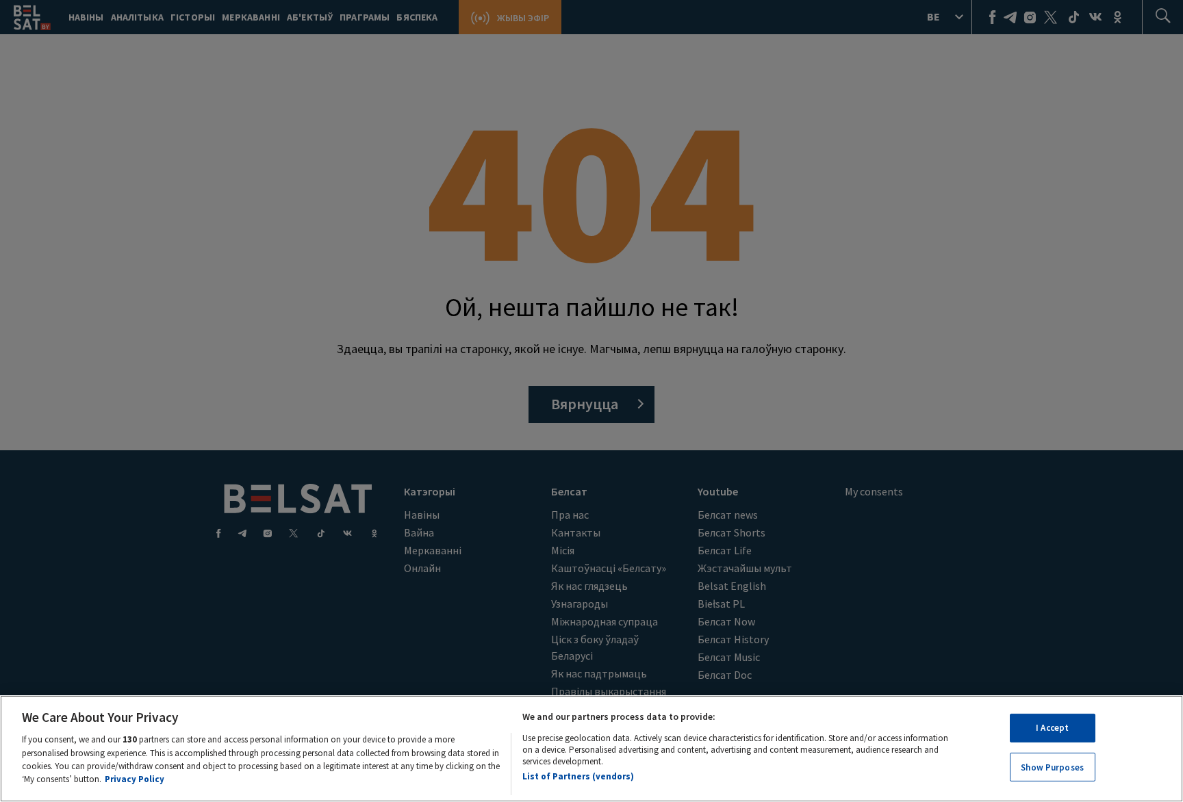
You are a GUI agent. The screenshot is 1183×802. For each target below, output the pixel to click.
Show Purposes (1052, 767)
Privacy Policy (134, 779)
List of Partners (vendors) (578, 776)
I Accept (1052, 728)
